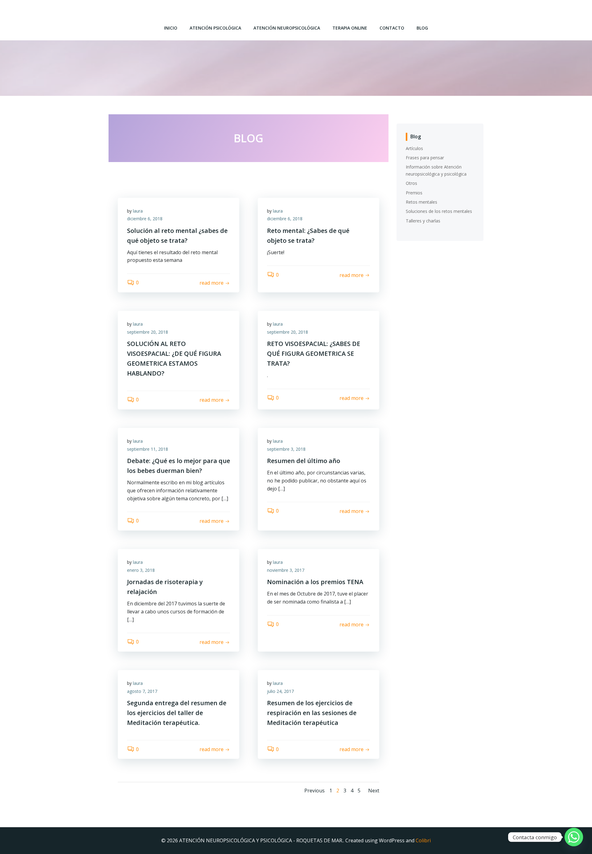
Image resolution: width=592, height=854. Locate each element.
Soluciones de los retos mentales (439, 211)
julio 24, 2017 (280, 691)
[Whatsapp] (574, 837)
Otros (411, 183)
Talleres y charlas (423, 221)
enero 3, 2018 (141, 570)
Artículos (414, 148)
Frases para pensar (425, 158)
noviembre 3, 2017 (285, 570)
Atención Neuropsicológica (286, 28)
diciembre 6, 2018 (144, 219)
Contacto (392, 28)
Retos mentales (421, 202)
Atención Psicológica (215, 28)
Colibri (423, 840)
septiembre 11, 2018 (147, 449)
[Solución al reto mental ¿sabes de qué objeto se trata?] (248, 175)
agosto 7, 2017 (142, 691)
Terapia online (349, 28)
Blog (422, 28)
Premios (414, 193)
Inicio (170, 28)
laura (138, 211)
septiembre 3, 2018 (286, 449)
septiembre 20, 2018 (147, 332)
